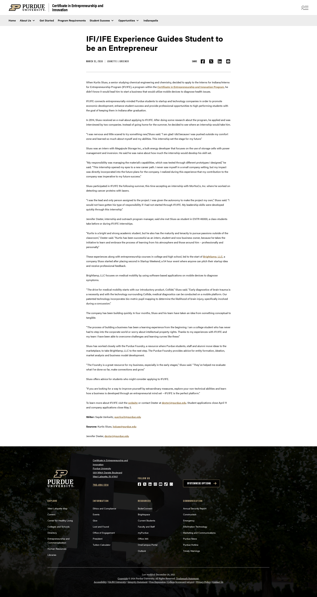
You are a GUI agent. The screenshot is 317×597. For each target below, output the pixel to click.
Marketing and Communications (199, 532)
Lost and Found (101, 526)
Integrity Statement (138, 582)
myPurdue (143, 532)
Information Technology (195, 526)
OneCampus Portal (147, 544)
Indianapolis (150, 20)
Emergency (188, 520)
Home (12, 20)
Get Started (47, 20)
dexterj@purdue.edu (174, 403)
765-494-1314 (100, 485)
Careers (51, 514)
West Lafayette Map (57, 508)
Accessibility (100, 582)
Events (96, 514)
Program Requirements (72, 20)
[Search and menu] (304, 8)
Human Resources (57, 548)
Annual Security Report (194, 508)
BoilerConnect (145, 508)
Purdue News (190, 538)
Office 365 (143, 538)
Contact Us (217, 582)
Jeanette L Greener (118, 61)
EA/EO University (117, 582)
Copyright (123, 578)
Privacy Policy (203, 582)
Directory (52, 532)
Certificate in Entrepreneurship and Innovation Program (190, 87)
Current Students (146, 520)
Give (95, 520)
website (133, 403)
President (97, 538)
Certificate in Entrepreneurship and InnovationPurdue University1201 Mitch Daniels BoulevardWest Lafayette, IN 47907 (110, 468)
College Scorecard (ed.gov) (180, 582)
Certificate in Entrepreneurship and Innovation (77, 7)
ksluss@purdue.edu (124, 426)
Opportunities (126, 20)
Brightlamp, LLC (213, 256)
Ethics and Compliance (104, 508)
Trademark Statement (187, 578)
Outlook (142, 550)
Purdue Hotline (190, 544)
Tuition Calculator (101, 544)
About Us (25, 20)
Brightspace (144, 514)
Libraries (52, 554)
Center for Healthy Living (60, 520)
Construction (189, 514)
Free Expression (157, 582)
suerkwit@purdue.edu (127, 417)
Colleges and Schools (59, 526)
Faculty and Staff (146, 526)
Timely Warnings (191, 550)
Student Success (100, 20)
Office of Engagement (104, 532)
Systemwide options (199, 483)
